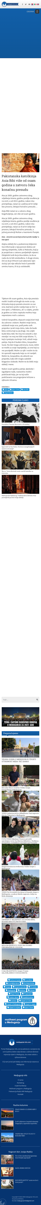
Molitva (22, 990)
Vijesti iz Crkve (26, 1001)
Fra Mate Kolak (29, 983)
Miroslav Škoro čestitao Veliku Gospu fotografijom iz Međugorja (16, 789)
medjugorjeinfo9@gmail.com (25, 1201)
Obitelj (32, 990)
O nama (20, 1080)
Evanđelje (28, 980)
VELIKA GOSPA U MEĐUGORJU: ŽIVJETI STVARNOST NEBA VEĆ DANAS (19, 760)
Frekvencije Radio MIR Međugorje (20, 1091)
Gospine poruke (20, 987)
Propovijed (28, 994)
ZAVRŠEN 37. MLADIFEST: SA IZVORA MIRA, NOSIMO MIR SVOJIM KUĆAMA (18, 921)
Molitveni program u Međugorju (20, 1088)
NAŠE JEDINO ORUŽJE (22, 1168)
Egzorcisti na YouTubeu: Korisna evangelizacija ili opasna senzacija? (18, 448)
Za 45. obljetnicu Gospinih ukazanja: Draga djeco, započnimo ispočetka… (26, 1122)
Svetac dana (13, 997)
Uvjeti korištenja (20, 1086)
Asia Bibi (25, 389)
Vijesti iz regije (30, 1004)
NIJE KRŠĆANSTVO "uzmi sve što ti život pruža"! (26, 1181)
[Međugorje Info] (10, 4)
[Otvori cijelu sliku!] (20, 163)
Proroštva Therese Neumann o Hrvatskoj (15, 424)
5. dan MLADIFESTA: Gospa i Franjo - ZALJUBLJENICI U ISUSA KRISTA (15, 972)
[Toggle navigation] (37, 11)
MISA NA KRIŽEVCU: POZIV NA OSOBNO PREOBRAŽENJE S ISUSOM (17, 946)
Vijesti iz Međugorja (14, 1004)
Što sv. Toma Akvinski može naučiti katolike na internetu (17, 472)
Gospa (8, 987)
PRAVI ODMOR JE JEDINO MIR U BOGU (25, 1110)
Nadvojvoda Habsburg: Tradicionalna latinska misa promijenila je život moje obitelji (19, 496)
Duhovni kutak (15, 980)
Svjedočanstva (28, 997)
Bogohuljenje (9, 393)
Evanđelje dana (13, 983)
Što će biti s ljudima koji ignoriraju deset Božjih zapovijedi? (26, 1157)
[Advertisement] (20, 36)
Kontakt (20, 1094)
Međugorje (11, 990)
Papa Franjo (15, 994)
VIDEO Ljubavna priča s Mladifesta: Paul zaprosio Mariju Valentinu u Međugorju (20, 814)
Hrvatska (33, 987)
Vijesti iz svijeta (14, 1007)
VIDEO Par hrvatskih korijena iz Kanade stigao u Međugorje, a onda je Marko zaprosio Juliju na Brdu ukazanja (20, 894)
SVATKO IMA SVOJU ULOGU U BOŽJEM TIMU (25, 1135)
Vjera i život (15, 389)
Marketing (20, 1083)
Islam (6, 389)
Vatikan (14, 1001)
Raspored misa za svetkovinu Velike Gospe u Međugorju (19, 867)
